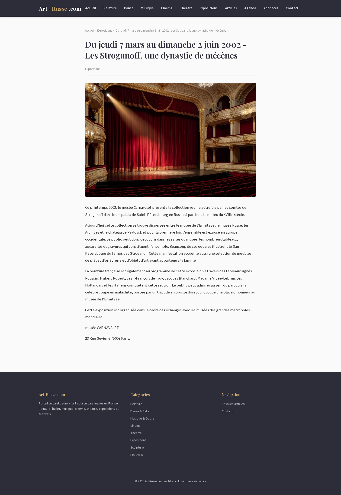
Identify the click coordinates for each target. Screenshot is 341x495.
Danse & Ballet (140, 411)
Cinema (167, 8)
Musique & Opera (142, 418)
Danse (128, 8)
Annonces (271, 8)
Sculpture (137, 447)
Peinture (110, 8)
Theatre (186, 8)
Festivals (136, 454)
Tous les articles (233, 403)
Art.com (60, 8)
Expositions (209, 8)
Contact (292, 8)
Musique (147, 8)
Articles (231, 8)
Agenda (250, 8)
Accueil (90, 8)
